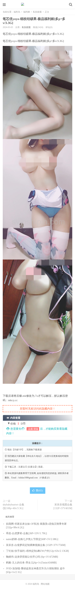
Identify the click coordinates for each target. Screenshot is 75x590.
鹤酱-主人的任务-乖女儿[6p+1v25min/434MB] (31, 562)
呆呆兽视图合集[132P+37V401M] (62, 506)
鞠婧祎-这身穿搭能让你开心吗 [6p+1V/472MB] (32, 556)
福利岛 (37, 4)
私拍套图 (37, 12)
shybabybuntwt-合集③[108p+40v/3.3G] (13, 506)
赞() (39, 490)
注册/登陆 (32, 428)
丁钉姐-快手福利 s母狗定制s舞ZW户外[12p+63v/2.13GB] (37, 551)
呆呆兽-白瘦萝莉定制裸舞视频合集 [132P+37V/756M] (36, 545)
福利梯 (26, 12)
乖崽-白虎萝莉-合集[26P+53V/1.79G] (26, 533)
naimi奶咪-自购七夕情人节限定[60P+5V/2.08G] (32, 539)
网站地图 (45, 584)
